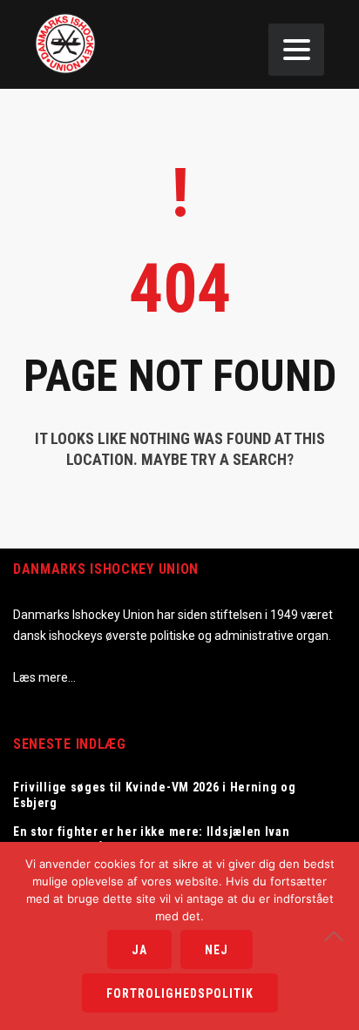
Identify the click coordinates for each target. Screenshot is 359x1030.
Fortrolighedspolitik (180, 993)
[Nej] (337, 936)
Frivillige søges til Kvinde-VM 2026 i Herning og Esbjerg (154, 795)
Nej (216, 950)
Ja (139, 950)
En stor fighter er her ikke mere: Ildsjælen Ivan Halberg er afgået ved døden (151, 839)
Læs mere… (44, 677)
